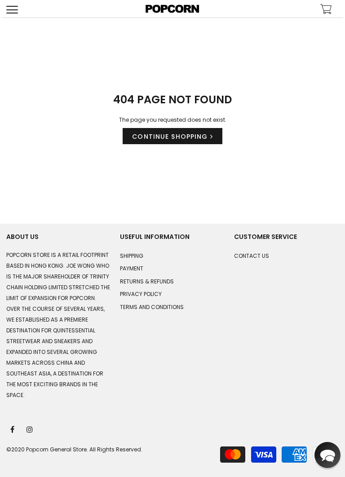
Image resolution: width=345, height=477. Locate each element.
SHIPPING (131, 256)
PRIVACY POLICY (141, 294)
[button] (327, 455)
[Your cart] (326, 10)
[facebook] (13, 429)
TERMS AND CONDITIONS (152, 307)
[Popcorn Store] (172, 8)
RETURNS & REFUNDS (147, 281)
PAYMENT (131, 268)
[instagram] (30, 429)
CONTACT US (251, 256)
